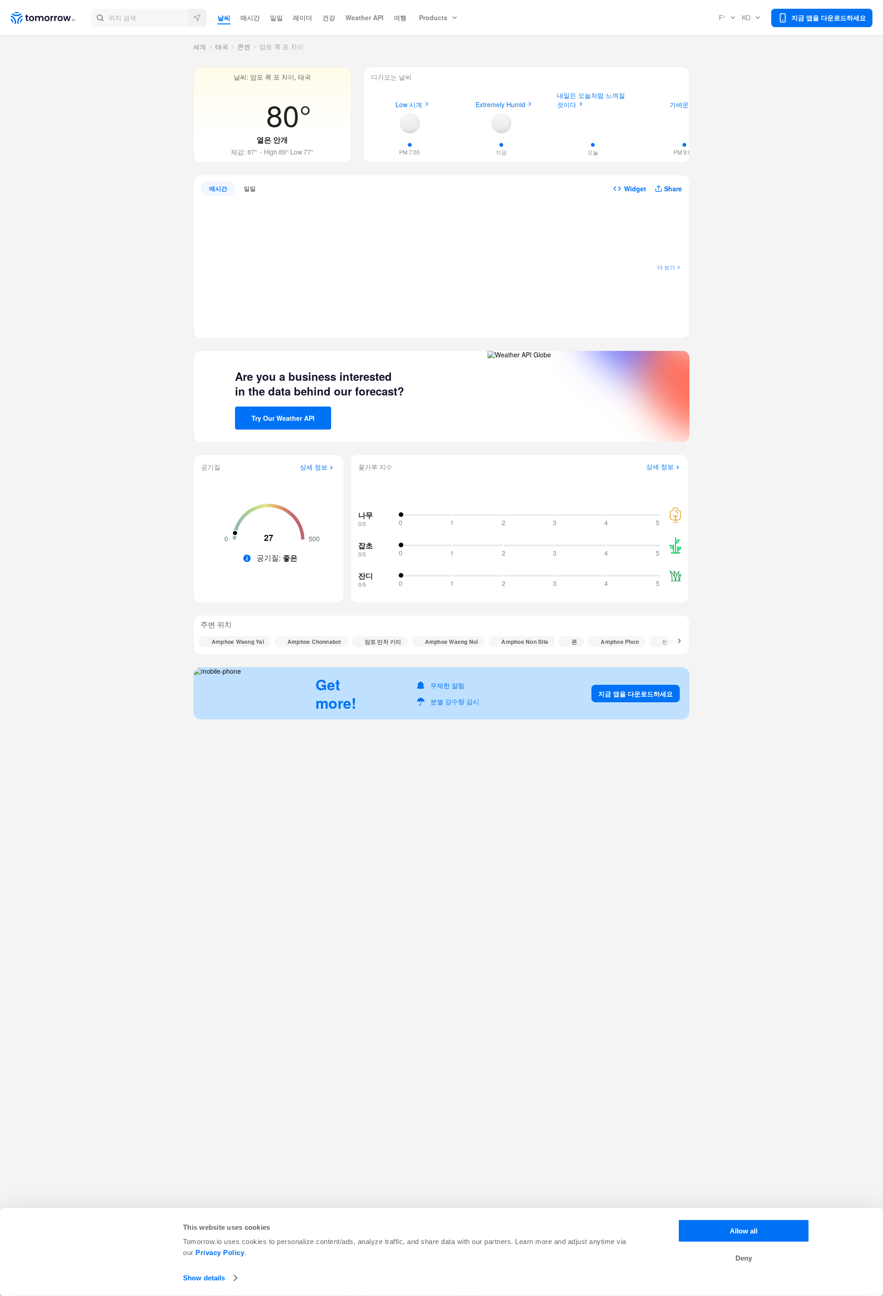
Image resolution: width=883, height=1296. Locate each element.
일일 (276, 17)
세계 (199, 46)
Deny (743, 1258)
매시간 (250, 17)
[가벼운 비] (684, 121)
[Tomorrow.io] (51, 18)
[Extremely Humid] (501, 123)
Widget (635, 188)
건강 (328, 17)
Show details (204, 1278)
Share (673, 188)
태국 (221, 46)
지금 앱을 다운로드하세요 (635, 693)
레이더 (302, 17)
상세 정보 (313, 467)
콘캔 (243, 46)
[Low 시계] (410, 123)
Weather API (364, 17)
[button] (148, 18)
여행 (400, 17)
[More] (674, 641)
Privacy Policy (219, 1252)
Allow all (743, 1231)
